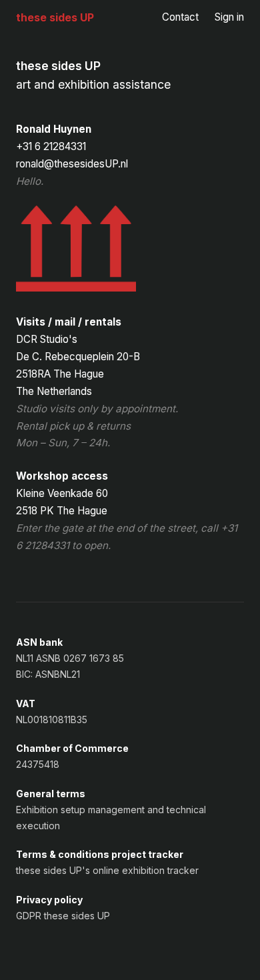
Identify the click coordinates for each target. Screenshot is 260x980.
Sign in (229, 17)
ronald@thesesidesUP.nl (72, 163)
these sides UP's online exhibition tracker (107, 870)
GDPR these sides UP (63, 915)
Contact (180, 17)
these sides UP (55, 17)
